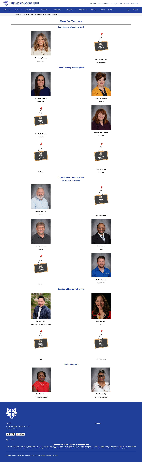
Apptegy (55, 455)
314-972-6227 (12, 428)
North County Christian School (24, 14)
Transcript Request (116, 3)
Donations (126, 3)
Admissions (43, 10)
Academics (57, 10)
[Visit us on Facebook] (10, 440)
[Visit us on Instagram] (7, 440)
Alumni (102, 10)
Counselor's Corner (103, 3)
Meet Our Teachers (52, 14)
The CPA (93, 10)
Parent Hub (93, 3)
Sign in (135, 10)
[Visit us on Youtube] (13, 440)
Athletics (70, 10)
